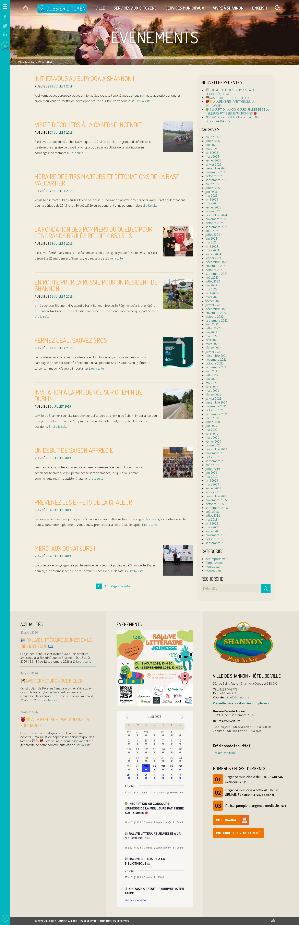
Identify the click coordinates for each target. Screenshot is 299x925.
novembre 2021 (216, 359)
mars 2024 (212, 250)
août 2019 (212, 465)
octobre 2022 (214, 316)
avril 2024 (211, 246)
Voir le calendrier (135, 900)
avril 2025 (211, 199)
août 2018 (212, 511)
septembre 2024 (216, 227)
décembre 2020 (216, 402)
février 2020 (213, 441)
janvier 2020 (213, 445)
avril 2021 (211, 387)
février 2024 (213, 254)
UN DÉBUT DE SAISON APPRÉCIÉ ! (75, 450)
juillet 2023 (212, 281)
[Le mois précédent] (182, 717)
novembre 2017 (216, 535)
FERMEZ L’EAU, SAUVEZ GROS (71, 340)
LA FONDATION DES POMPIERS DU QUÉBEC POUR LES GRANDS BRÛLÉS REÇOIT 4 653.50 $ (93, 232)
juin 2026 (211, 145)
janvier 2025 (213, 211)
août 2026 (212, 137)
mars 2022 (212, 344)
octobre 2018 (214, 504)
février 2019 (213, 488)
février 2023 (213, 301)
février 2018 (213, 531)
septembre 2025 (216, 180)
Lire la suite (143, 101)
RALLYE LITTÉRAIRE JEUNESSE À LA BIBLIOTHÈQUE (229, 92)
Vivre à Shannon (228, 8)
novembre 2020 (216, 406)
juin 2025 (211, 192)
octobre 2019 (214, 457)
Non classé (212, 566)
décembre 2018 (216, 496)
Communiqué (214, 563)
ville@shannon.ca (237, 697)
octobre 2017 (214, 539)
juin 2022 (211, 332)
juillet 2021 (212, 375)
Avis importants (215, 559)
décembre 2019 (216, 449)
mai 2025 (211, 195)
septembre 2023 (216, 274)
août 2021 (212, 371)
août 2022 (212, 324)
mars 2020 (212, 437)
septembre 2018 (216, 508)
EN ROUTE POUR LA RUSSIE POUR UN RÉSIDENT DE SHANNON (96, 285)
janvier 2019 (213, 492)
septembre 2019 (216, 461)
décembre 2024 (216, 215)
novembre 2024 (216, 219)
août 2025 (212, 184)
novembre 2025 (216, 172)
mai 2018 (211, 519)
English (259, 8)
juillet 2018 (212, 515)
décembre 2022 (216, 309)
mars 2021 (212, 390)
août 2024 (212, 231)
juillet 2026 (212, 141)
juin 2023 (211, 285)
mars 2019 (212, 484)
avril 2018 (211, 523)
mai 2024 (211, 242)
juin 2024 (211, 238)
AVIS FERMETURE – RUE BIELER (229, 98)
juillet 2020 (212, 422)
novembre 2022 (216, 313)
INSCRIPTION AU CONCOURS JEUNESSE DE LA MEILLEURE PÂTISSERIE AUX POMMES (237, 111)
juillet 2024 (212, 234)
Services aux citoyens (135, 8)
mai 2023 (211, 289)
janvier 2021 (213, 398)
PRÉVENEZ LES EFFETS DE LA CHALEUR (83, 502)
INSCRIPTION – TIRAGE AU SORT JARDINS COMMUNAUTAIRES (232, 119)
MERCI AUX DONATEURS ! (65, 548)
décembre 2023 (216, 262)
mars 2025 (212, 203)
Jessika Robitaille (224, 753)
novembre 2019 (216, 453)
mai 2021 (211, 383)
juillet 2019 (212, 469)
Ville (100, 8)
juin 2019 (211, 472)
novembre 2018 (216, 500)
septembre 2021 (216, 367)
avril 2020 (211, 434)
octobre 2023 (214, 270)
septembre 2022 (216, 320)
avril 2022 (211, 340)
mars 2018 (212, 527)
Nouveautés (213, 570)
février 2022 (213, 348)
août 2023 (212, 277)
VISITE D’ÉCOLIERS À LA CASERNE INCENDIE (88, 124)
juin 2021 (211, 379)
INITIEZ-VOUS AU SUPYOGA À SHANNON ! (84, 78)
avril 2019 (211, 480)
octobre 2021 (214, 363)
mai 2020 (211, 430)
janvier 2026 (213, 164)
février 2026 (213, 160)
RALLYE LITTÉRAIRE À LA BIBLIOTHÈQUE (145, 861)
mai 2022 (211, 336)
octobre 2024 (214, 223)
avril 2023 (211, 293)
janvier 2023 (213, 305)
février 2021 (213, 395)
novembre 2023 (216, 266)
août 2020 (212, 418)
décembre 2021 (216, 355)
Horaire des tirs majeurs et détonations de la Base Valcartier (107, 179)
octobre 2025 (214, 176)
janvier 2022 (213, 352)
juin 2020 (211, 426)
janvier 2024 (213, 258)
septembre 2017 (216, 543)
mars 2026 (212, 156)
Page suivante (120, 586)
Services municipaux (184, 8)
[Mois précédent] (127, 717)
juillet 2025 (212, 188)
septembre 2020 (216, 414)
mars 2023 (212, 297)
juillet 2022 (212, 328)
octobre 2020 (214, 410)
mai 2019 (211, 476)
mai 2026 (211, 149)
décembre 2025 (216, 168)
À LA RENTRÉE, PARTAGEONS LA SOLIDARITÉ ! (229, 103)
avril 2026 (211, 153)
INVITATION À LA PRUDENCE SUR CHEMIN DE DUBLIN (88, 395)
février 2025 (213, 207)
